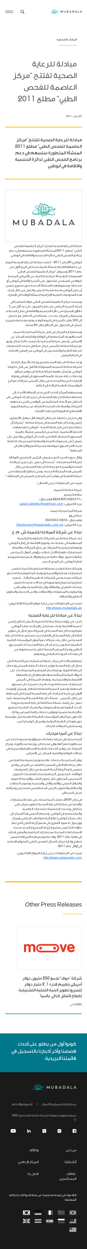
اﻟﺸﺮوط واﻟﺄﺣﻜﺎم (22, 1104)
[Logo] (54, 1087)
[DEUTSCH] (38, 1213)
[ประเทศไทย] (38, 1221)
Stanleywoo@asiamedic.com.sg (39, 525)
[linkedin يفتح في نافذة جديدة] (29, 1131)
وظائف (34, 1150)
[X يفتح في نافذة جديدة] (44, 1131)
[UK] (26, 1221)
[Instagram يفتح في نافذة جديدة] (59, 1131)
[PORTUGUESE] (73, 1213)
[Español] (49, 1221)
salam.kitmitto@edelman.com (41, 504)
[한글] (26, 1213)
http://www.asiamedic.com (62, 858)
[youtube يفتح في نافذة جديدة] (13, 1131)
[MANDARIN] (61, 1213)
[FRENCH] (49, 1213)
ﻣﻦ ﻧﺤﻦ (71, 1150)
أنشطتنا (70, 1162)
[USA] (73, 1230)
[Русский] (61, 1221)
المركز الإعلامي (28, 1162)
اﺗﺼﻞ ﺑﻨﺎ (33, 1174)
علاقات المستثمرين (67, 1176)
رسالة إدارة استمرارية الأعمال (59, 1104)
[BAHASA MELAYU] (73, 1221)
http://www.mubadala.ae (64, 608)
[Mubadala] (66, 11)
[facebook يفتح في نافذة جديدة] (74, 1131)
